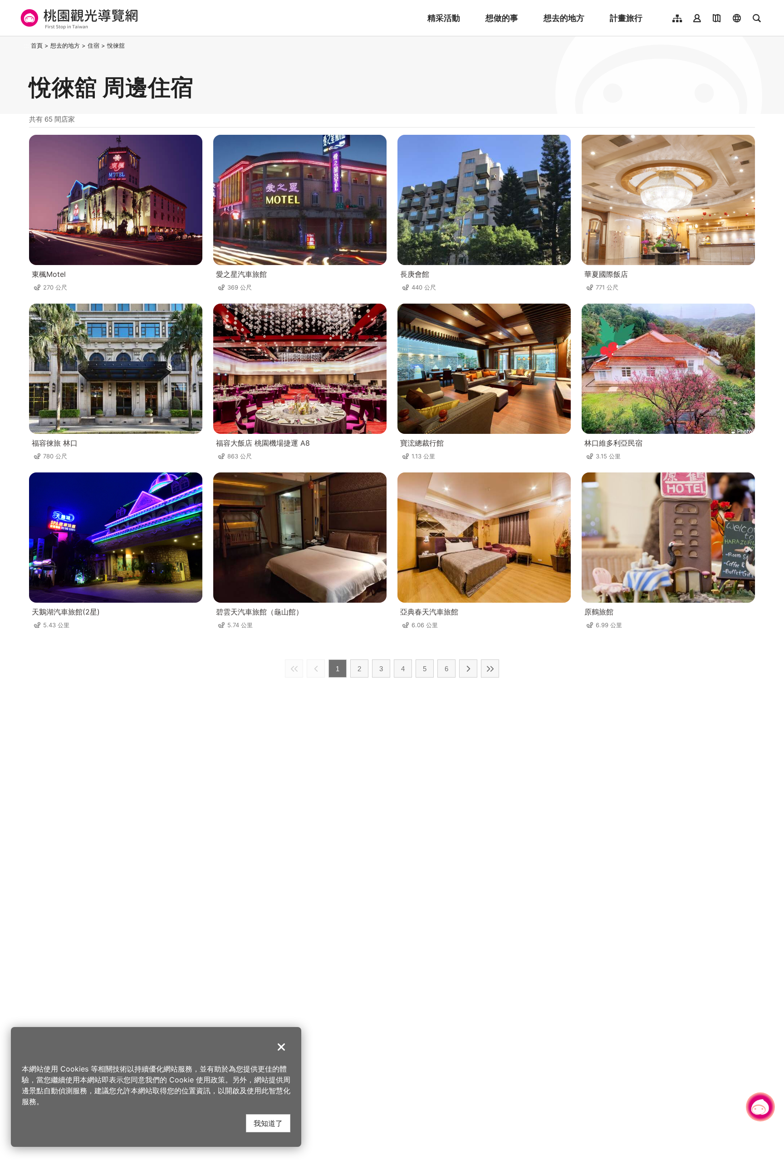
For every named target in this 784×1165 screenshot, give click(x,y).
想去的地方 (564, 18)
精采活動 (443, 18)
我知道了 (268, 1123)
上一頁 (316, 668)
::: (26, 45)
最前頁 (294, 668)
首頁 (37, 45)
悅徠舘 (116, 45)
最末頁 (490, 668)
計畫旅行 (626, 18)
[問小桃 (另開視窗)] (760, 1106)
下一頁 (468, 668)
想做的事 (501, 18)
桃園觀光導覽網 (77, 18)
